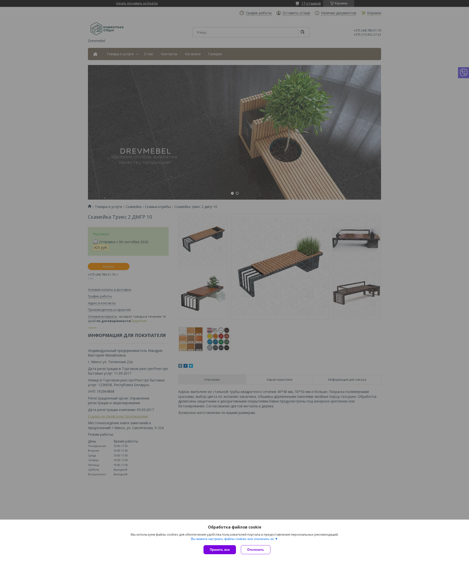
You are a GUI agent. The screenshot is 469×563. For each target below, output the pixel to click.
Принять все (220, 550)
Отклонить (255, 550)
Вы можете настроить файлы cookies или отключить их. (233, 539)
